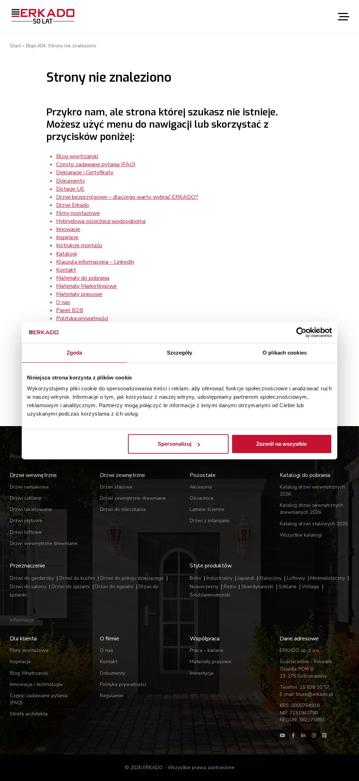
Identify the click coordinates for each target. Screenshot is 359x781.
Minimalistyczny (327, 578)
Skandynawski (257, 586)
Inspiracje (67, 237)
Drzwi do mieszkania (123, 509)
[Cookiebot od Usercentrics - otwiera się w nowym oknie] (301, 332)
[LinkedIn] (303, 735)
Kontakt (66, 270)
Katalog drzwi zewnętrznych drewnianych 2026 (311, 509)
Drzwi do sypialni (114, 586)
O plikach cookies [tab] (285, 352)
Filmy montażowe (78, 213)
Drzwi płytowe (26, 520)
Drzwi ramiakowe (29, 487)
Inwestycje (202, 673)
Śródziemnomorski (210, 595)
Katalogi (66, 254)
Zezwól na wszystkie (281, 444)
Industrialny (219, 578)
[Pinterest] (324, 735)
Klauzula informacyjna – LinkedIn (95, 262)
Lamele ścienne (207, 509)
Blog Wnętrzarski (29, 673)
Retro (230, 586)
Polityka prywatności (82, 318)
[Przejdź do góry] (319, 762)
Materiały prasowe (79, 294)
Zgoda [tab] (74, 352)
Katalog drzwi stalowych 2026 (314, 523)
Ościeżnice (202, 498)
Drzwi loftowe (26, 532)
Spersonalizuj (174, 444)
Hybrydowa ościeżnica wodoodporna (100, 221)
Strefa (29, 714)
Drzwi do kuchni (77, 578)
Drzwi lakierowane (31, 509)
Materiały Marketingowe (86, 286)
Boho (195, 578)
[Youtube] (282, 735)
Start (15, 45)
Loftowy (296, 578)
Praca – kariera (206, 650)
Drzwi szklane (25, 498)
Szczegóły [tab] (179, 352)
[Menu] (343, 16)
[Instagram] (314, 735)
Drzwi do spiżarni (71, 586)
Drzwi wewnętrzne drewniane (43, 543)
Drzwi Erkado (72, 205)
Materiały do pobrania (82, 278)
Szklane (288, 586)
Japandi (246, 578)
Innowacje (68, 229)
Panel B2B (69, 310)
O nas (63, 302)
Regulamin (111, 695)
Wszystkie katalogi (301, 535)
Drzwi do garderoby (32, 578)
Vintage (310, 586)
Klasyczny (270, 578)
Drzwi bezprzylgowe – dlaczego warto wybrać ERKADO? (127, 197)
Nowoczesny (204, 586)
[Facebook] (293, 735)
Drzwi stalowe (116, 487)
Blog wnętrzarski (77, 156)
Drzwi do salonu (28, 586)
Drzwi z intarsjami (209, 520)
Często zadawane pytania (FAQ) (96, 164)
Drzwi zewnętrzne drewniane (133, 498)
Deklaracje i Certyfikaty (84, 172)
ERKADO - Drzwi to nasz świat (43, 16)
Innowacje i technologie (36, 684)
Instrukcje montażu (79, 245)
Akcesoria (201, 487)
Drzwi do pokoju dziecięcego (132, 578)
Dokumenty (70, 181)
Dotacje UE (70, 189)
